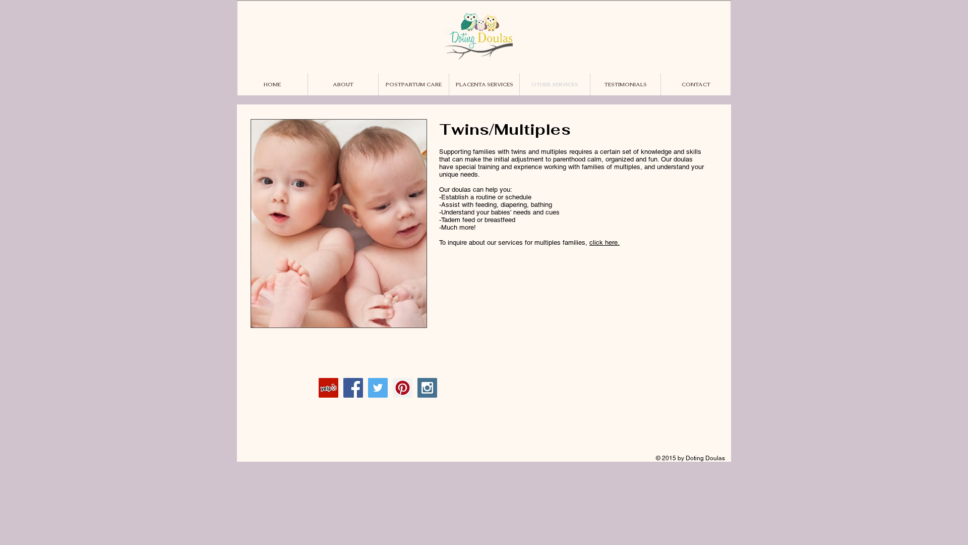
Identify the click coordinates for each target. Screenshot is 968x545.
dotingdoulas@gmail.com (612, 382)
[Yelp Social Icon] (328, 388)
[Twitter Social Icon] (378, 388)
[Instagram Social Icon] (427, 388)
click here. (604, 242)
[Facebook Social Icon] (353, 388)
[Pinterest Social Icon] (402, 388)
